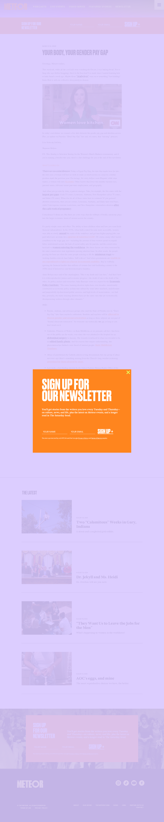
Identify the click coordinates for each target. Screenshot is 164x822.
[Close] (128, 372)
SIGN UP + (105, 431)
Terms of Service (97, 438)
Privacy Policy (83, 438)
